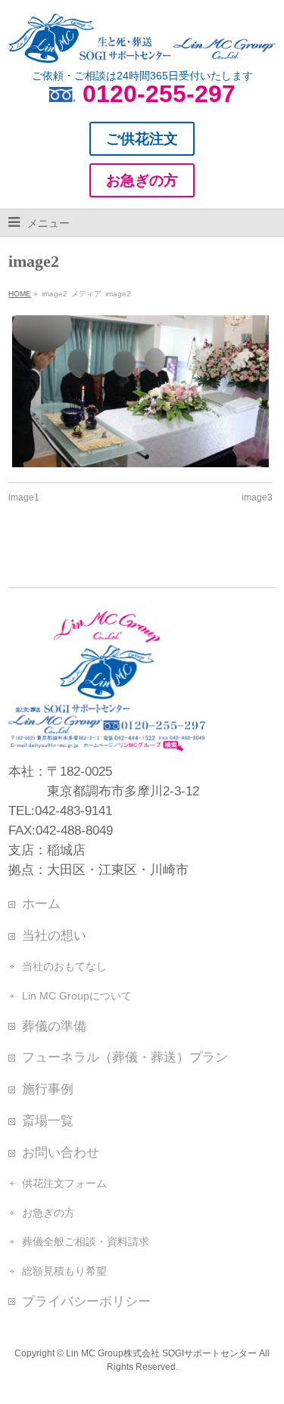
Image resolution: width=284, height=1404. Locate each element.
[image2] (140, 391)
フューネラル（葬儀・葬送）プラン (125, 1057)
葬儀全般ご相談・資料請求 (85, 1241)
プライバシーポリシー (86, 1301)
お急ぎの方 (48, 1213)
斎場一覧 (47, 1120)
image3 (257, 497)
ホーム (41, 903)
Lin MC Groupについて (77, 996)
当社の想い (54, 935)
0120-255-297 (159, 93)
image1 (23, 497)
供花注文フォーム (64, 1183)
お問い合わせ (60, 1152)
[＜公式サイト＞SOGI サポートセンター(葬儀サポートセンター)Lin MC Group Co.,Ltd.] (141, 45)
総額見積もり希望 (64, 1271)
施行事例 (47, 1088)
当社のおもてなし (64, 966)
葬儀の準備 (54, 1026)
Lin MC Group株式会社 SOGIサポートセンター (161, 1353)
